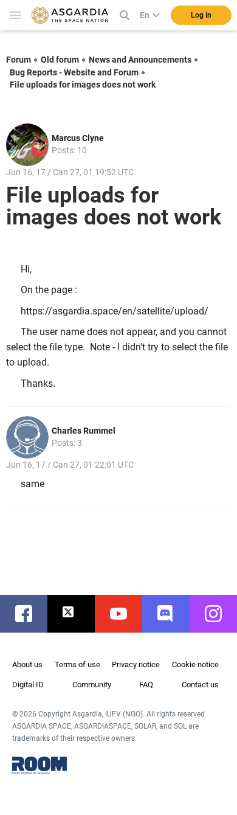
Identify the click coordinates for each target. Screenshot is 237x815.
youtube (124, 613)
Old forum (60, 59)
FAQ (146, 684)
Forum (18, 59)
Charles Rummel (83, 430)
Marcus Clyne (78, 138)
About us (27, 664)
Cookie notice (195, 664)
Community (91, 684)
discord (172, 613)
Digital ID (28, 684)
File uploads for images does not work (83, 84)
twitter (77, 613)
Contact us (200, 684)
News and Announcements (140, 59)
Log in (201, 15)
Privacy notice (136, 664)
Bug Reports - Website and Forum (74, 72)
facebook (29, 613)
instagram (219, 613)
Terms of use (77, 664)
